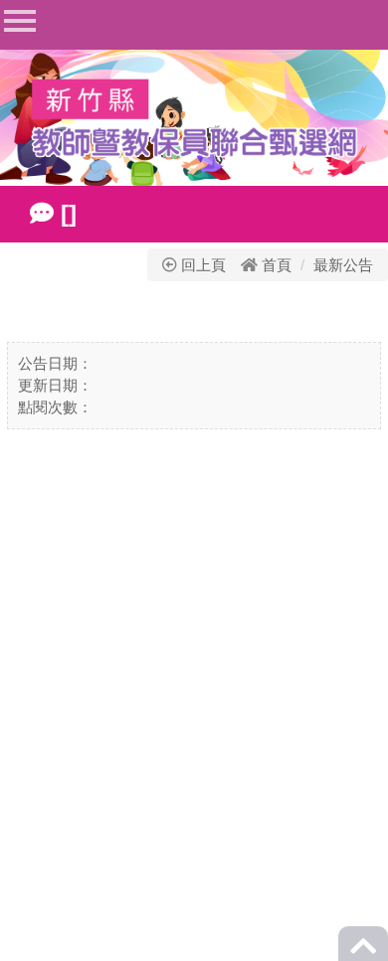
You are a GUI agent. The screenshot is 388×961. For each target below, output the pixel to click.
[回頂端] (363, 951)
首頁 (276, 264)
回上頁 (201, 264)
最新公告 (343, 264)
